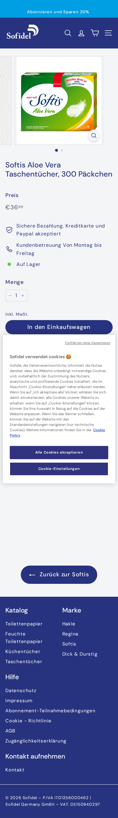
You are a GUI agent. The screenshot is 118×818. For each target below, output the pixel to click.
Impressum (18, 700)
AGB (10, 731)
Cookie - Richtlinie (28, 721)
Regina (70, 634)
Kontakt (15, 770)
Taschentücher (23, 661)
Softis (69, 644)
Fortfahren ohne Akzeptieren (87, 343)
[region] (59, 409)
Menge (14, 282)
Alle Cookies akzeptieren (59, 452)
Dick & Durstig (80, 654)
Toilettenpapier (24, 624)
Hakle (69, 624)
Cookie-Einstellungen (59, 468)
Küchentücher (23, 651)
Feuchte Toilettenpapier (24, 638)
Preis (12, 195)
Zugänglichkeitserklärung (35, 741)
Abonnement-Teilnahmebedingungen (50, 711)
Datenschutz (21, 690)
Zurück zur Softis (63, 574)
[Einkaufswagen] (94, 33)
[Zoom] (94, 135)
